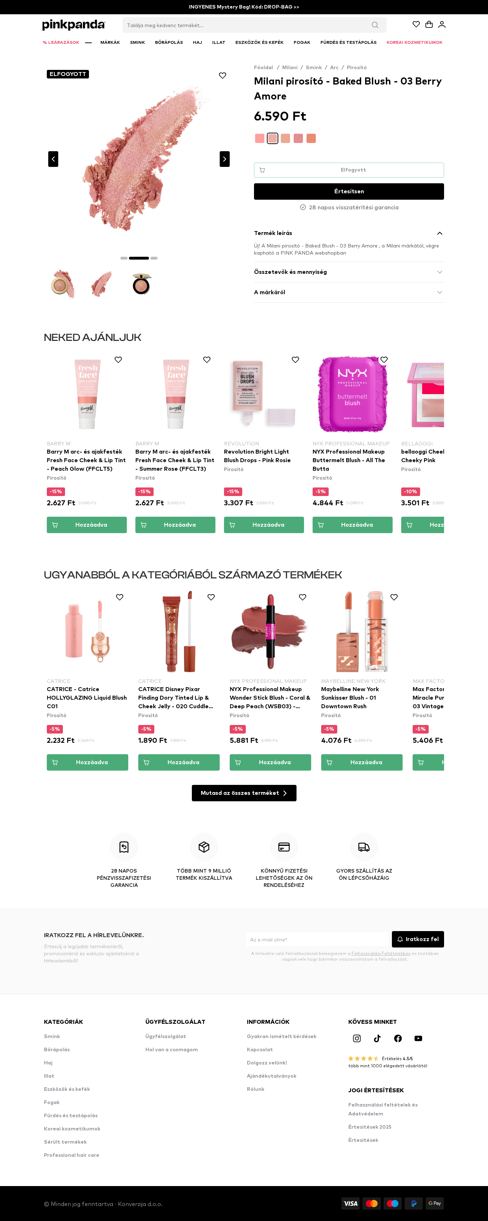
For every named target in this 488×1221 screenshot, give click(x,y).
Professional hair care (71, 1155)
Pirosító (357, 67)
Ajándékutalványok (272, 1076)
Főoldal (266, 67)
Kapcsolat (260, 1049)
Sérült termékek (65, 1142)
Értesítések (363, 1140)
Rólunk (255, 1089)
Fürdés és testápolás (71, 1115)
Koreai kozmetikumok (72, 1129)
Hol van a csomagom (171, 1049)
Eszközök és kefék (67, 1089)
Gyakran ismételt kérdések (282, 1036)
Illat (49, 1076)
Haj (48, 1063)
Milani (290, 67)
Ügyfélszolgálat (165, 1036)
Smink (314, 67)
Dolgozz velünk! (267, 1063)
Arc (334, 67)
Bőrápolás (57, 1049)
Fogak (52, 1102)
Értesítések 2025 (370, 1127)
